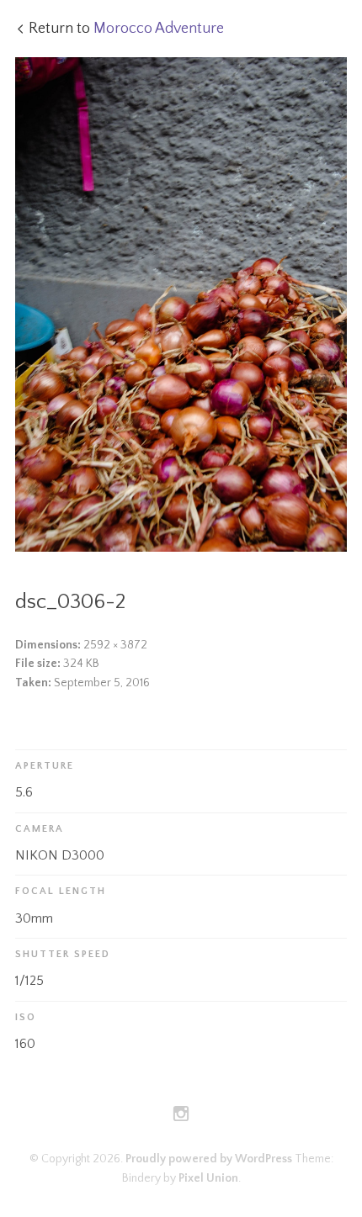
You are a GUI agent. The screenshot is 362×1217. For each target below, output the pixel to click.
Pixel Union (208, 1178)
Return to (126, 28)
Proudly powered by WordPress (208, 1159)
